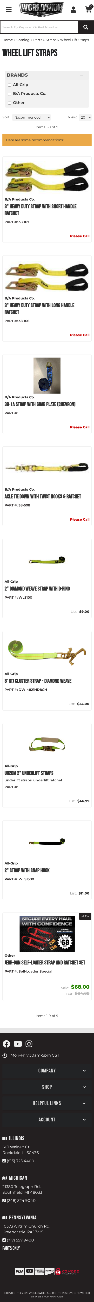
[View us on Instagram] (29, 1044)
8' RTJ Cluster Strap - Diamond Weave (38, 681)
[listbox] (31, 117)
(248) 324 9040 (21, 1200)
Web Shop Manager (49, 1296)
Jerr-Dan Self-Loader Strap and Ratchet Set (45, 962)
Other (19, 102)
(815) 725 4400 (20, 1161)
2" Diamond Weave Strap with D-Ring (37, 588)
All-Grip (20, 84)
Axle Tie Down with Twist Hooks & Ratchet (43, 496)
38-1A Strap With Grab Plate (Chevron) (40, 404)
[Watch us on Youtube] (17, 1044)
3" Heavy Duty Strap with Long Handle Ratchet (39, 309)
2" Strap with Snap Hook (27, 870)
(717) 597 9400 (20, 1240)
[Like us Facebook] (6, 1044)
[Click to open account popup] (73, 9)
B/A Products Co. (29, 93)
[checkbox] (9, 85)
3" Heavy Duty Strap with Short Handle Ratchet (40, 210)
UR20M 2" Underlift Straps (29, 773)
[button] (47, 27)
